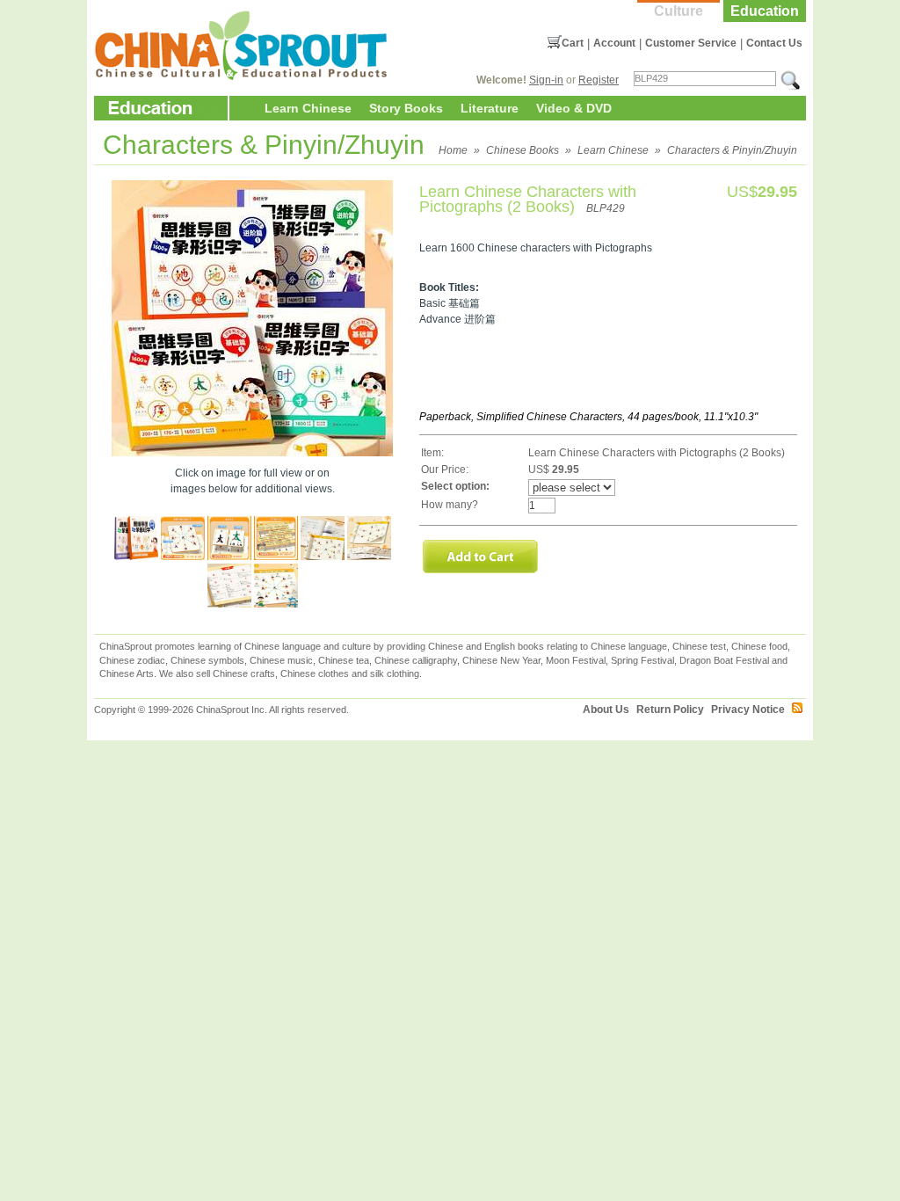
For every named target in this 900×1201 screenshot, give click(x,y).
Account (614, 43)
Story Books (406, 108)
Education (764, 11)
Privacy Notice (748, 709)
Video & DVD (574, 108)
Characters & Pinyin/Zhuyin (732, 150)
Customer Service (691, 43)
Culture (678, 11)
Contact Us (774, 43)
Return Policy (670, 709)
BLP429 (605, 208)
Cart (573, 43)
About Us (606, 709)
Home (453, 150)
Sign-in (546, 80)
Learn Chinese (308, 108)
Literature (490, 108)
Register (598, 80)
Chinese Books (522, 150)
